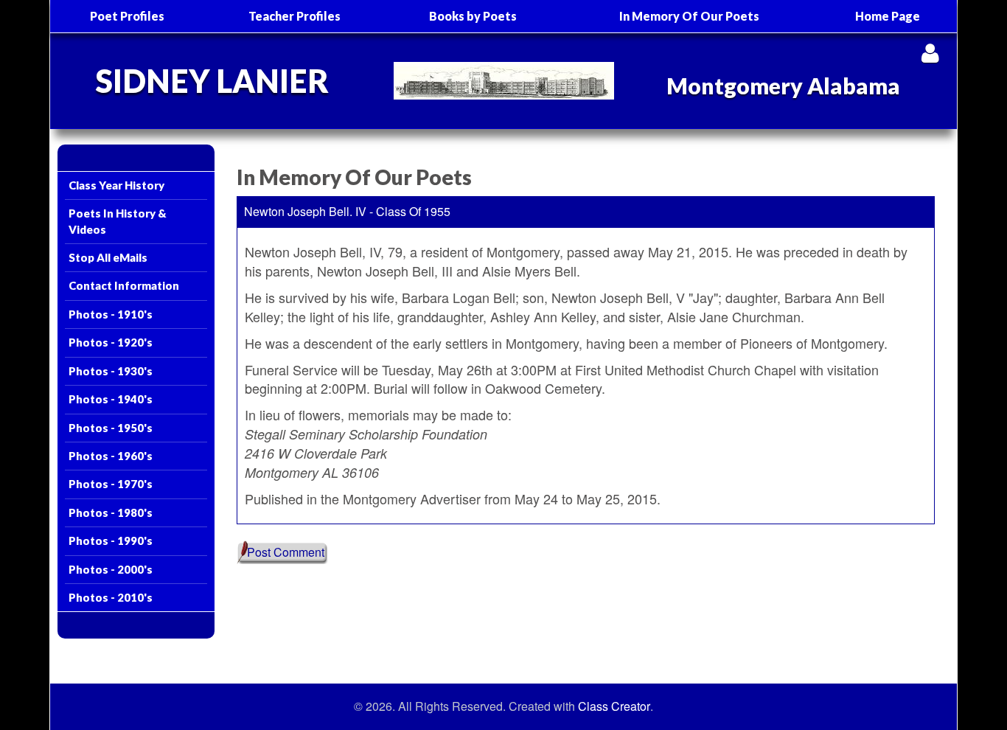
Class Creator (614, 706)
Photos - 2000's (111, 569)
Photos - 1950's (111, 427)
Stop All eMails (108, 257)
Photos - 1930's (111, 371)
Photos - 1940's (111, 399)
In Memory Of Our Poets (689, 16)
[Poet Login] (929, 52)
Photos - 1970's (111, 483)
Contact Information (124, 285)
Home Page (887, 16)
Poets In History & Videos (118, 220)
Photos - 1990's (111, 540)
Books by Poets (473, 16)
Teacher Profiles (294, 16)
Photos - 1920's (111, 342)
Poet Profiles (127, 16)
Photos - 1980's (111, 512)
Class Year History (116, 185)
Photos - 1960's (111, 455)
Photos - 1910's (111, 314)
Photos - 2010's (111, 597)
